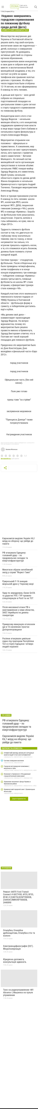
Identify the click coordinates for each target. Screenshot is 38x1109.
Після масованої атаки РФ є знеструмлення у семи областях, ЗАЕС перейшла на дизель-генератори (18, 611)
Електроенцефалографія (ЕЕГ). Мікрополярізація (18, 947)
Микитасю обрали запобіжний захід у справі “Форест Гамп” (17, 571)
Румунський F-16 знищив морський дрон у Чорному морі (18, 582)
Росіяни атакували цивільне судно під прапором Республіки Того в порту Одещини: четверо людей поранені (18, 642)
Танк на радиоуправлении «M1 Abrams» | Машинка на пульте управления (18, 992)
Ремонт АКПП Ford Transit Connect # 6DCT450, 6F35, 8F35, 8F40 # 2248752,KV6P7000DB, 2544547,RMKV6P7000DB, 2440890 (18, 897)
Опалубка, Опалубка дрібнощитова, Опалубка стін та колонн (19, 933)
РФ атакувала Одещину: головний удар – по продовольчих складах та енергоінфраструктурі (15, 556)
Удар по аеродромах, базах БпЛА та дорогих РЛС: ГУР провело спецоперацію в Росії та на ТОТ (18, 596)
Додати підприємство (19, 799)
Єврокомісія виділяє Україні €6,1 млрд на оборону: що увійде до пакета (18, 541)
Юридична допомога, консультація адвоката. (15, 960)
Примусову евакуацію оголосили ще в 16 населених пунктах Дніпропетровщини (18, 627)
